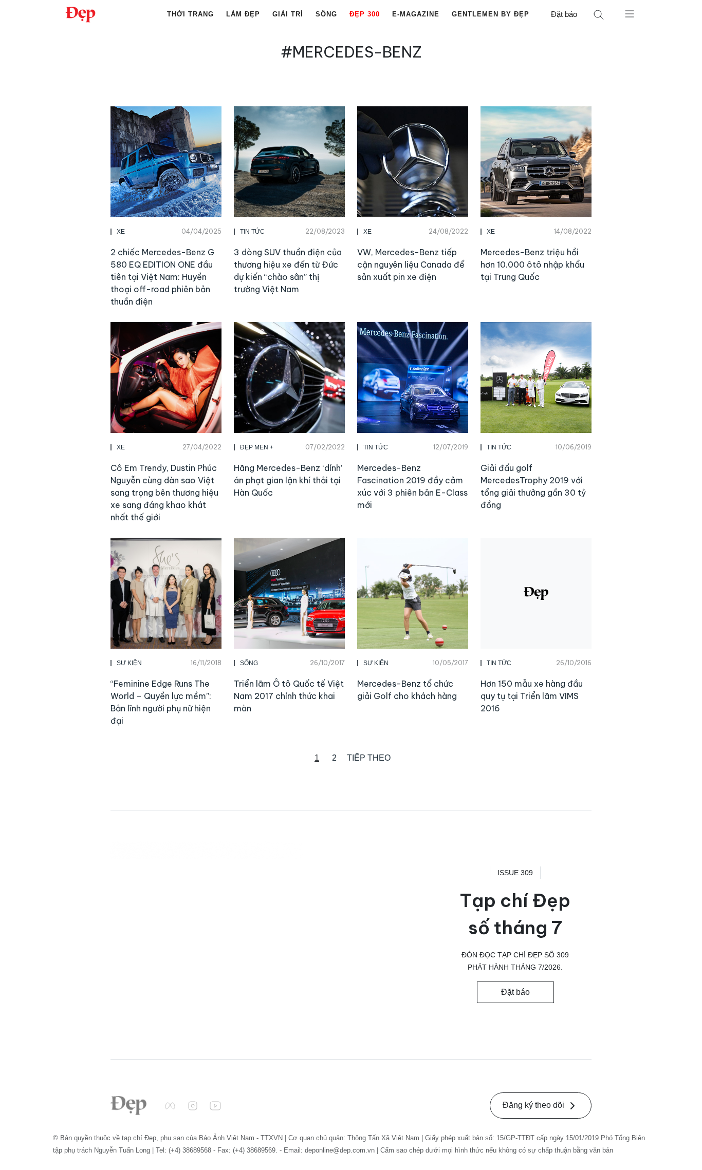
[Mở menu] (629, 13)
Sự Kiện (129, 663)
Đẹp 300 (364, 14)
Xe (121, 232)
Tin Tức (252, 232)
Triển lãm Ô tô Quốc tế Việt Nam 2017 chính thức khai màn (289, 695)
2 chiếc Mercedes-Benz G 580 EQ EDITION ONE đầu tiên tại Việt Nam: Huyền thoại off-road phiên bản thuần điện (162, 277)
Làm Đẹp (243, 14)
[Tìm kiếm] (599, 14)
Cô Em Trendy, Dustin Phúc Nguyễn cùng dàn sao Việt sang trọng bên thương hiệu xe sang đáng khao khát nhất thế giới (164, 492)
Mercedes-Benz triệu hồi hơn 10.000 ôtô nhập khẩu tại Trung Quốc (532, 264)
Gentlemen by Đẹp (490, 14)
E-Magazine (415, 14)
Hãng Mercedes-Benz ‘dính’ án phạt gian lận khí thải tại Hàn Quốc (288, 480)
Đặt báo (564, 14)
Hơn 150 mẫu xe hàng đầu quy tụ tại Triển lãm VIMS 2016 (532, 695)
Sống (326, 14)
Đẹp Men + (256, 447)
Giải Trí (287, 14)
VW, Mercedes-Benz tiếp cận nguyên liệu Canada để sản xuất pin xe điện (411, 264)
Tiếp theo (369, 757)
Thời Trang (190, 14)
